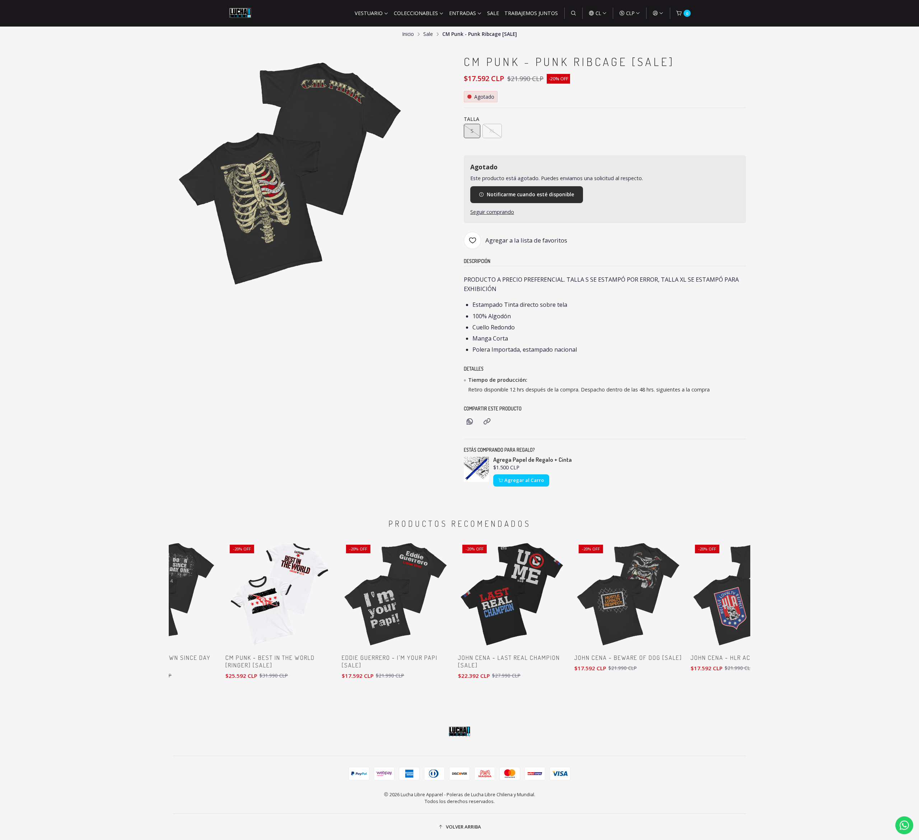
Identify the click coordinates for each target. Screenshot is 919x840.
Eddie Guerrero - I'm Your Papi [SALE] (363, 661)
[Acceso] (658, 13)
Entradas (462, 13)
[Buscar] (573, 13)
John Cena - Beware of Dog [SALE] (602, 657)
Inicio (408, 34)
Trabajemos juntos (531, 13)
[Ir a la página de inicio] (240, 13)
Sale (493, 13)
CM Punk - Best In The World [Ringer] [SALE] (243, 661)
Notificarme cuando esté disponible (530, 194)
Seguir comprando (492, 212)
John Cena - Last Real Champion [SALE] (482, 661)
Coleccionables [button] (416, 13)
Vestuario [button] (369, 13)
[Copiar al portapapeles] (487, 422)
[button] (459, 826)
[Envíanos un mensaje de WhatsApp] (904, 825)
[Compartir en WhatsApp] (470, 422)
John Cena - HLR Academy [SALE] (715, 657)
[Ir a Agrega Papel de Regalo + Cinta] (476, 469)
